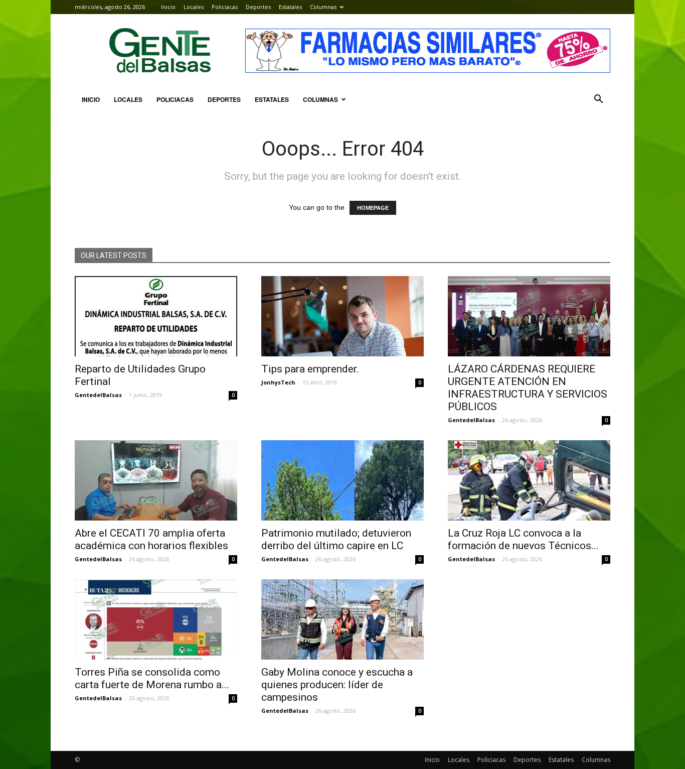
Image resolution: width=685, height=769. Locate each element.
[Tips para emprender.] (342, 316)
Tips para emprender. (310, 369)
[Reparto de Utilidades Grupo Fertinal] (156, 316)
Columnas (323, 7)
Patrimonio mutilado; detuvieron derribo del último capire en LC (336, 539)
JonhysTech (278, 382)
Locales (194, 7)
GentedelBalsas (98, 395)
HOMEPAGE (373, 208)
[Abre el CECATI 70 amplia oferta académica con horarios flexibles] (156, 480)
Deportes (258, 7)
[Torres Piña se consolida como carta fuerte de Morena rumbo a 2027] (156, 619)
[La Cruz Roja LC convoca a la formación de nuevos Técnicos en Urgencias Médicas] (529, 480)
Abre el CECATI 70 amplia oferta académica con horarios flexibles (151, 539)
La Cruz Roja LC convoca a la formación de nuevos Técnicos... (523, 539)
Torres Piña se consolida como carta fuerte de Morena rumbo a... (152, 678)
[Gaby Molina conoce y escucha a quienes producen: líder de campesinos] (342, 619)
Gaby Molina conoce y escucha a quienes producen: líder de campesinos (337, 684)
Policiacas (225, 7)
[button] (598, 99)
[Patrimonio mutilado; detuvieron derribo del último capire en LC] (342, 480)
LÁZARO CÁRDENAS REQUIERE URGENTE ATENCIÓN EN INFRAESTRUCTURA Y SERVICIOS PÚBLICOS (527, 388)
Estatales (290, 7)
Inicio (168, 7)
